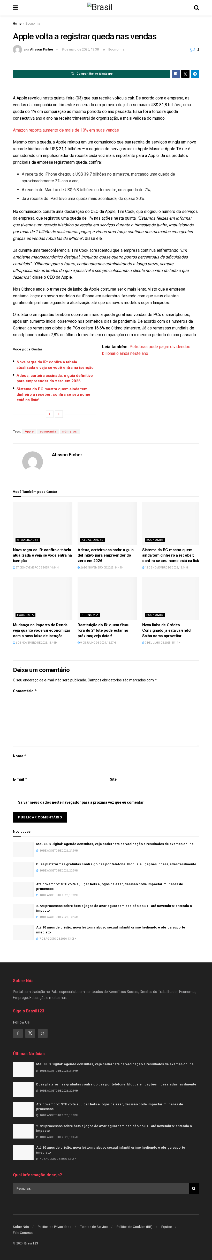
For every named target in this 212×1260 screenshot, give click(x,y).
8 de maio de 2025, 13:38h (81, 49)
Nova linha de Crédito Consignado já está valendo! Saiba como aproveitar (166, 630)
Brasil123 (31, 1243)
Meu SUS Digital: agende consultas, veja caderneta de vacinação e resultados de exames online (115, 844)
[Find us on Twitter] (30, 1033)
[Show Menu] (15, 8)
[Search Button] (196, 8)
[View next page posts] (59, 414)
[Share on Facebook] (176, 74)
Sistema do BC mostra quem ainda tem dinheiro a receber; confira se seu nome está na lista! (53, 394)
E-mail (20, 779)
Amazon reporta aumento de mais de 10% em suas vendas (66, 130)
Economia (33, 23)
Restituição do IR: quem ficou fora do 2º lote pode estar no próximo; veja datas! (103, 630)
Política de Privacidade (54, 1227)
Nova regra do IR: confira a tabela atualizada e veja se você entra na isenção (42, 555)
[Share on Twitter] (185, 74)
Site (113, 779)
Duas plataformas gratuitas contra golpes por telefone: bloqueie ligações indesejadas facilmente (116, 864)
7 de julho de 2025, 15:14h (162, 642)
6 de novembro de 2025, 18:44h (36, 642)
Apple (29, 431)
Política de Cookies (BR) (135, 1227)
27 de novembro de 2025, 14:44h (37, 567)
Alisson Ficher (42, 49)
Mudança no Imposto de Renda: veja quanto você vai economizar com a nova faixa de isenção (41, 630)
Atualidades (28, 540)
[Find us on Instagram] (43, 1033)
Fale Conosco (23, 1233)
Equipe (166, 1227)
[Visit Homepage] (105, 8)
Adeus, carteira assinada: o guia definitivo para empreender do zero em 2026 (105, 555)
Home (17, 23)
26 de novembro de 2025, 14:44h (101, 567)
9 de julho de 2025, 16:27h (98, 642)
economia (48, 431)
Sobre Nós (21, 1227)
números (69, 431)
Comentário (25, 690)
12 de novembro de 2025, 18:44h (166, 567)
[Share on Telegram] (195, 74)
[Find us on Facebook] (18, 1033)
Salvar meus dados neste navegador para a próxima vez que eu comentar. (81, 802)
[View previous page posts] (50, 414)
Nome (20, 755)
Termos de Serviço (94, 1227)
